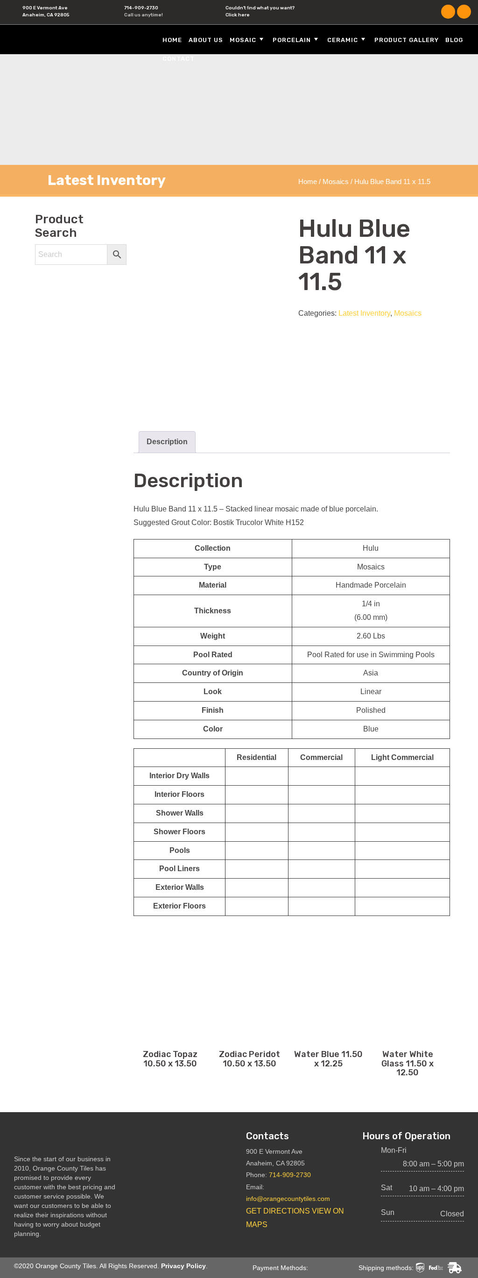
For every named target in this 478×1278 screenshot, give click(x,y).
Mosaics (336, 181)
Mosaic (243, 39)
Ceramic (342, 39)
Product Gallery (406, 39)
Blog (454, 39)
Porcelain (292, 39)
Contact (178, 58)
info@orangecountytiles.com (288, 1198)
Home (172, 39)
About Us (206, 39)
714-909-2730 (141, 8)
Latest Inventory (364, 313)
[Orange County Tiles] (67, 39)
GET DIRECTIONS (278, 1211)
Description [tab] (167, 442)
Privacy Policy (183, 1266)
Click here (237, 15)
